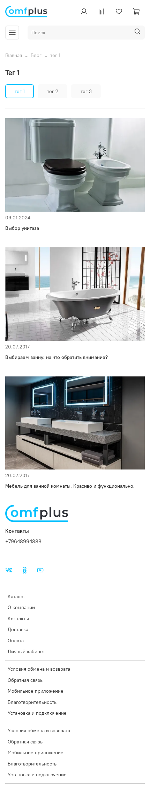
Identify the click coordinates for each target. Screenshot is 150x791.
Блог (36, 55)
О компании (21, 607)
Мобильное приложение (35, 691)
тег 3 (86, 91)
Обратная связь (25, 680)
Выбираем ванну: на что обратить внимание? (56, 357)
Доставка (18, 629)
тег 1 (20, 91)
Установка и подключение (37, 713)
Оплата (16, 640)
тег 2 (52, 91)
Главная (13, 55)
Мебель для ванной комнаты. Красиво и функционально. (70, 486)
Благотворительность (32, 702)
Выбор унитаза (22, 228)
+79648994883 (23, 541)
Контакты (18, 618)
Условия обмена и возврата (39, 669)
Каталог (16, 596)
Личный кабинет (26, 651)
